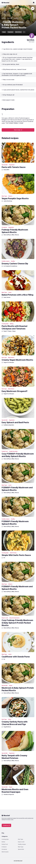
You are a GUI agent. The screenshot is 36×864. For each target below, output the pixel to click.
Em (4, 557)
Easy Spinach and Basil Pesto (15, 422)
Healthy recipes (5, 261)
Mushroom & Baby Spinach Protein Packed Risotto (18, 689)
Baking (11, 323)
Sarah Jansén (7, 297)
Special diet (4, 164)
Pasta (9, 719)
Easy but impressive (14, 617)
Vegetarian (10, 32)
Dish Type (4, 357)
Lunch (9, 292)
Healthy (13, 261)
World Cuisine (5, 851)
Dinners (16, 18)
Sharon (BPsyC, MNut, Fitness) (11, 234)
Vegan (4, 32)
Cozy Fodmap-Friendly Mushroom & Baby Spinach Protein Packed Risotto (17, 623)
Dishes (3, 841)
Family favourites (13, 451)
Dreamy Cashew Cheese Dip (15, 263)
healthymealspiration (9, 425)
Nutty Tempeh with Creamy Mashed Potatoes (14, 756)
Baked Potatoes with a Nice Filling (17, 295)
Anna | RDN (6, 169)
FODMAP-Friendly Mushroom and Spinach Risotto (17, 488)
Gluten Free (32, 32)
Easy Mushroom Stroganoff (14, 391)
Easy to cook (5, 617)
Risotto (25, 32)
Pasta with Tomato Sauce (13, 167)
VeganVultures (7, 726)
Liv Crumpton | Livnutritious (10, 266)
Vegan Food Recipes (9, 362)
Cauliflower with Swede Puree (16, 656)
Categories (5, 836)
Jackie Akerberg (8, 201)
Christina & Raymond (9, 794)
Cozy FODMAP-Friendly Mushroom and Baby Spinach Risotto (18, 455)
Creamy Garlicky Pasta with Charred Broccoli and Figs (14, 723)
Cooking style (5, 323)
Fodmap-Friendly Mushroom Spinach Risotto (15, 230)
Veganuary (11, 227)
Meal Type (9, 18)
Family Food (5, 451)
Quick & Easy (13, 552)
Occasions (4, 227)
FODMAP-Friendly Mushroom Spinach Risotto (15, 522)
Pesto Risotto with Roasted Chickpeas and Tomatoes (14, 327)
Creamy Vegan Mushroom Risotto (17, 360)
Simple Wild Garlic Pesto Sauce (16, 555)
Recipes (4, 18)
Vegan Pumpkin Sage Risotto (15, 198)
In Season (4, 846)
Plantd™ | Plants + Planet (10, 331)
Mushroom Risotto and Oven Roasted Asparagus (15, 790)
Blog (3, 833)
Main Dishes (18, 32)
